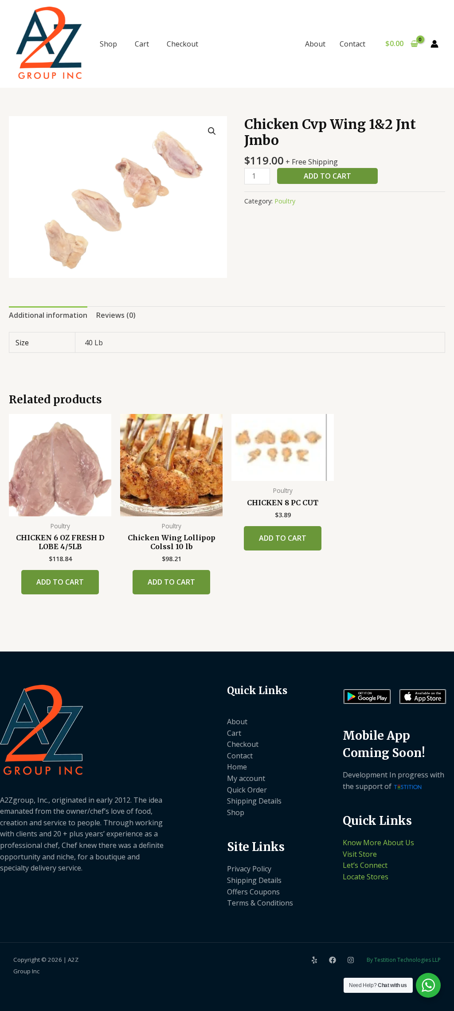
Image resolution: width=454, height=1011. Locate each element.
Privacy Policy (249, 869)
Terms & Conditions (260, 903)
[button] (212, 131)
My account (246, 778)
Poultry (284, 201)
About (315, 44)
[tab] (48, 315)
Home (237, 767)
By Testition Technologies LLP (404, 960)
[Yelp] (314, 960)
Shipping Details (254, 801)
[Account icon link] (434, 44)
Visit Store (360, 854)
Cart (142, 44)
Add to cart (327, 176)
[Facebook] (332, 960)
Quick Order (247, 790)
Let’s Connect (365, 865)
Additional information (48, 315)
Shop (108, 44)
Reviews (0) (116, 315)
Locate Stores (365, 877)
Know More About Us (378, 842)
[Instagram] (350, 960)
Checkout (182, 44)
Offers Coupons (253, 892)
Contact (352, 44)
